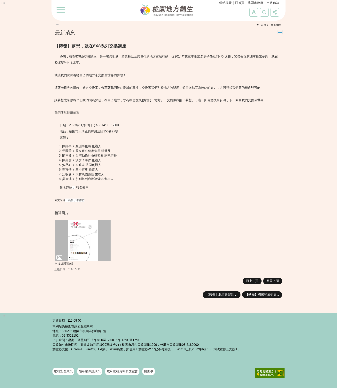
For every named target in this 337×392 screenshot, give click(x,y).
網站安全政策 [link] (63, 371)
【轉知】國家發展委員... (262, 294)
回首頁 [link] (239, 2)
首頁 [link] (263, 25)
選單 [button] (61, 10)
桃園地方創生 (168, 10)
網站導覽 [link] (225, 2)
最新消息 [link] (276, 25)
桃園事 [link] (148, 371)
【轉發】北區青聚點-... (221, 294)
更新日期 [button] (58, 320)
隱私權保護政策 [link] (90, 371)
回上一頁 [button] (252, 281)
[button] (83, 240)
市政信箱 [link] (273, 2)
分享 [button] (274, 12)
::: (3, 3)
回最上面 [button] (272, 281)
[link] (270, 373)
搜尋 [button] (264, 12)
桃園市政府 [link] (255, 2)
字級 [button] (253, 12)
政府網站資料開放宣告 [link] (122, 371)
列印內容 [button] (280, 32)
